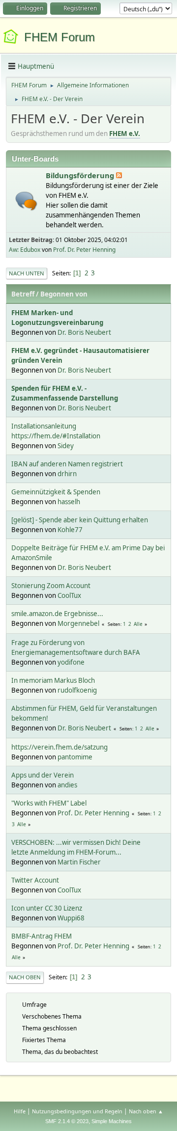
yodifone (71, 662)
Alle (138, 623)
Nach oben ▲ (146, 1111)
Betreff (22, 294)
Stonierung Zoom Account (50, 585)
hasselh (69, 501)
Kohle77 (70, 529)
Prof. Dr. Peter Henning (84, 249)
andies (67, 785)
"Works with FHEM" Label (49, 803)
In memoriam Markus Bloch (53, 680)
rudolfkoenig (77, 690)
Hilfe (20, 1111)
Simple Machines (111, 1121)
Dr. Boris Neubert (84, 332)
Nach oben (25, 977)
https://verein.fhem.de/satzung (59, 747)
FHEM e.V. (124, 133)
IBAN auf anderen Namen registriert (67, 463)
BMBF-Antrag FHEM (41, 936)
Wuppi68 (71, 918)
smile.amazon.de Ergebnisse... (57, 613)
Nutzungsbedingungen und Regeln (77, 1111)
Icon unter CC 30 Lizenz (46, 908)
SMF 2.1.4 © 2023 (66, 1121)
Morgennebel (78, 623)
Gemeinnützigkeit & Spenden (55, 491)
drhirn (67, 473)
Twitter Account (35, 880)
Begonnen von (64, 294)
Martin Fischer (79, 862)
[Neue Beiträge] (26, 201)
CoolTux (69, 595)
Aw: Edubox (24, 249)
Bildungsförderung (81, 175)
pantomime (75, 757)
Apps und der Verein (42, 775)
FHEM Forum (59, 37)
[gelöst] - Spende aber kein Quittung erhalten (79, 519)
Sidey (66, 445)
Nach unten (26, 273)
